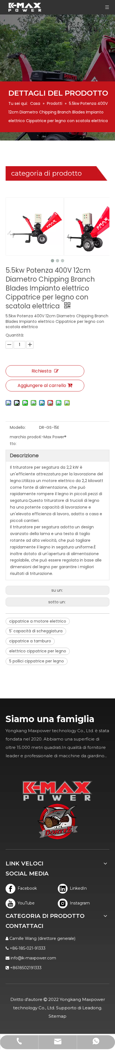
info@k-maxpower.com (33, 958)
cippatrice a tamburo (30, 641)
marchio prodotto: (24, 440)
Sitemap (57, 1016)
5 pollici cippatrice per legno (36, 661)
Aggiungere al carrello (42, 385)
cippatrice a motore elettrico (37, 621)
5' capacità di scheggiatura (36, 631)
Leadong (91, 1007)
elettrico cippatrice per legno (37, 651)
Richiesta (41, 371)
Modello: (18, 427)
